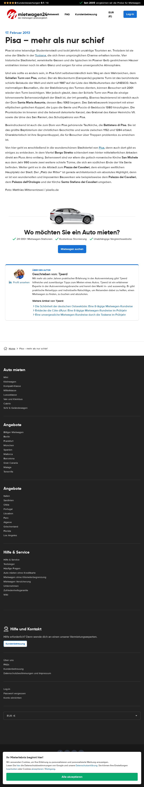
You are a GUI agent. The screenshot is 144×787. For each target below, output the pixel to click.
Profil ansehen (21, 282)
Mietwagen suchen (72, 249)
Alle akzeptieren (72, 777)
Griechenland (11, 526)
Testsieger (9, 564)
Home (12, 348)
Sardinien (9, 500)
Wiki (6, 594)
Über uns (9, 660)
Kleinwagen (10, 381)
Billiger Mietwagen (14, 432)
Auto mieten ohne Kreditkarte (20, 572)
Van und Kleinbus (13, 399)
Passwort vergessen (15, 693)
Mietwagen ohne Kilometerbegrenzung (25, 577)
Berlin (7, 436)
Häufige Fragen (12, 568)
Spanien (8, 449)
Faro (6, 517)
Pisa (101, 147)
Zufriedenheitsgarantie (16, 590)
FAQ (67, 14)
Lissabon (8, 513)
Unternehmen (11, 585)
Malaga (7, 467)
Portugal (8, 509)
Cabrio (7, 403)
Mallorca (8, 454)
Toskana (40, 55)
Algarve (8, 522)
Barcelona (9, 458)
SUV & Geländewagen (16, 407)
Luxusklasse (10, 394)
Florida (7, 531)
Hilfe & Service (11, 559)
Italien (7, 496)
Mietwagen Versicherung (17, 581)
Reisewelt (53, 14)
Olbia (6, 504)
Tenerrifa (8, 471)
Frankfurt (8, 441)
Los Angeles (10, 535)
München (9, 445)
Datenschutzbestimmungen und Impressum (27, 673)
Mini (6, 377)
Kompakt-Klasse (12, 386)
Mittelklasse (10, 390)
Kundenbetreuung (86, 14)
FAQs (6, 664)
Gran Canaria (11, 462)
